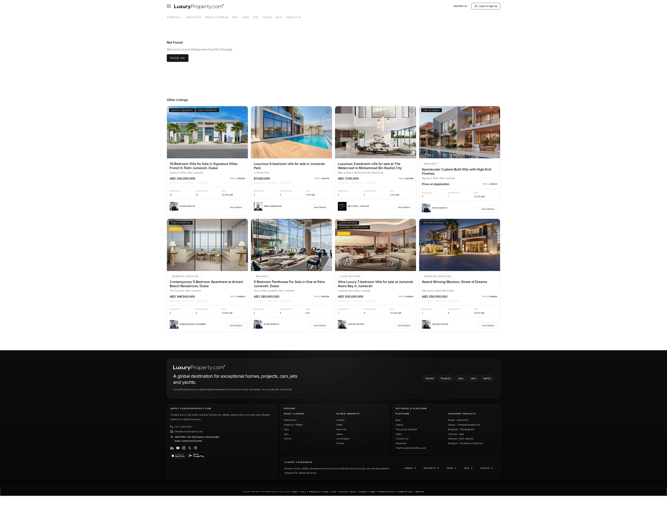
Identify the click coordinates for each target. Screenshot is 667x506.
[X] (189, 448)
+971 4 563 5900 (183, 426)
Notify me (177, 58)
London (340, 420)
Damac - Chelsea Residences (464, 424)
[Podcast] (195, 448)
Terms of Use (405, 492)
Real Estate (193, 17)
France (340, 443)
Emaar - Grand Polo (458, 420)
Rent (235, 17)
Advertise (173, 17)
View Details (236, 207)
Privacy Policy (386, 492)
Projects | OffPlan (216, 17)
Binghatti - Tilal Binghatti (461, 429)
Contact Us (293, 17)
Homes (429, 378)
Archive (419, 492)
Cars (246, 17)
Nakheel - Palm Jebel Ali (460, 438)
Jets (255, 17)
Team (398, 433)
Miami (339, 433)
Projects (446, 378)
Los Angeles (342, 438)
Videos (399, 424)
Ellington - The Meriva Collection (465, 443)
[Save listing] (243, 110)
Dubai (339, 424)
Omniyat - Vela (456, 433)
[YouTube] (177, 448)
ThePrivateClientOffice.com (411, 447)
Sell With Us (460, 6)
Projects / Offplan (293, 424)
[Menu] (168, 6)
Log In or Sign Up (487, 6)
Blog (279, 17)
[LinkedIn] (172, 448)
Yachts (267, 17)
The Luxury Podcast (406, 429)
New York (341, 429)
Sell (304, 492)
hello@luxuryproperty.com (189, 431)
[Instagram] (183, 448)
